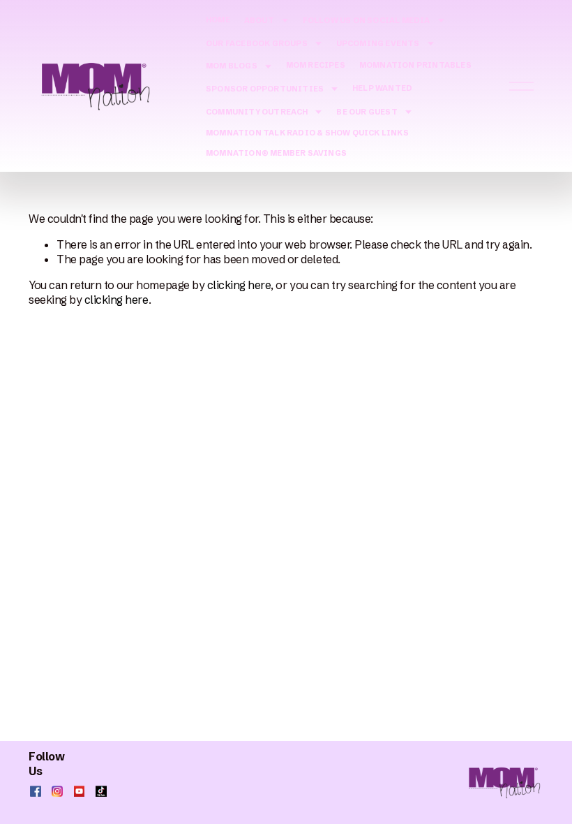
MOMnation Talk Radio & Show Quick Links (307, 133)
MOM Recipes (315, 65)
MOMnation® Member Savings (276, 153)
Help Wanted (382, 88)
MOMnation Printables (415, 65)
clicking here (239, 285)
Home (218, 19)
